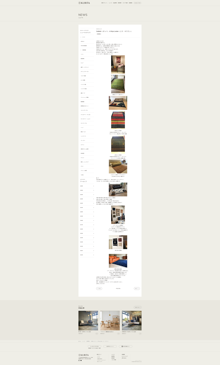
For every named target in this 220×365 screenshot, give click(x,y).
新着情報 (84, 49)
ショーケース (83, 136)
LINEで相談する (126, 346)
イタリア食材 (83, 75)
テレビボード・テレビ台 (85, 114)
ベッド (82, 127)
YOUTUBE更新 (84, 45)
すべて (83, 37)
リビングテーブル (84, 110)
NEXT (136, 288)
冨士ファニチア (99, 361)
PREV (99, 288)
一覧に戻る (118, 288)
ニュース (112, 354)
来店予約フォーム (110, 346)
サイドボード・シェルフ (85, 118)
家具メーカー (83, 131)
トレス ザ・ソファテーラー (101, 360)
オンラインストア (125, 356)
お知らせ (82, 41)
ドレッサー (83, 140)
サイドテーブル (84, 123)
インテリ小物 (83, 84)
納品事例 (82, 58)
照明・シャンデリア (85, 161)
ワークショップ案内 (85, 97)
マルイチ (98, 357)
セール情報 (83, 80)
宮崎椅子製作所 (99, 358)
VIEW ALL (137, 307)
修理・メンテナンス (85, 67)
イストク (98, 356)
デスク (82, 166)
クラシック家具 (84, 170)
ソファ (82, 54)
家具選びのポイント (85, 105)
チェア (82, 62)
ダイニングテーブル (85, 71)
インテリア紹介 (84, 88)
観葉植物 (82, 101)
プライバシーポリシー (138, 360)
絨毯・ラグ (83, 93)
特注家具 (82, 153)
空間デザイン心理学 (85, 149)
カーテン (82, 144)
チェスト (82, 157)
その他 (82, 174)
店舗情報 (123, 354)
